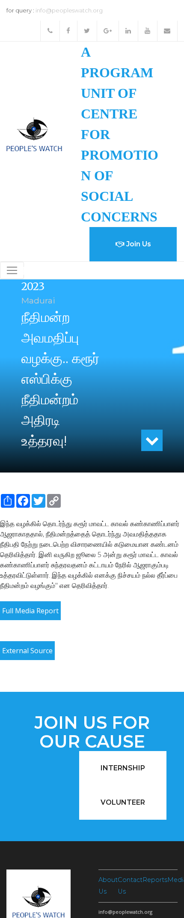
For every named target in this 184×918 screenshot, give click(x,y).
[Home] (34, 134)
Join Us (138, 244)
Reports (154, 880)
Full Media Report (30, 610)
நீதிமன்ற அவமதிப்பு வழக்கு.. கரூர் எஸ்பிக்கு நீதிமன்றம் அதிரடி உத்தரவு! (60, 379)
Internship (123, 768)
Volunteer (123, 802)
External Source (27, 650)
